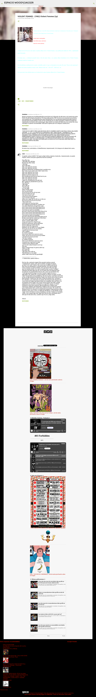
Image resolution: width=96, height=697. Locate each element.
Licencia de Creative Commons (65, 693)
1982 (19, 101)
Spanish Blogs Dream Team (10, 657)
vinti (23, 153)
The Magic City (7, 687)
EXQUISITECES (7, 666)
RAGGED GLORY (7, 680)
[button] (18, 21)
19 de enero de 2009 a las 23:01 (32, 153)
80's (23, 101)
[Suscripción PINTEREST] (51, 332)
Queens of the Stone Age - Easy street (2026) (15, 655)
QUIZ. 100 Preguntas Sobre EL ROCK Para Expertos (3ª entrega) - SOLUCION (14, 664)
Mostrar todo (4, 689)
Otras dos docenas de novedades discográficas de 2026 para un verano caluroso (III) (51, 582)
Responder (25, 125)
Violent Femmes (29, 101)
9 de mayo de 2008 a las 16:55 (34, 146)
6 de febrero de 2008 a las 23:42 (35, 128)
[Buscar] (94, 3)
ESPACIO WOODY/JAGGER (19, 2)
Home (48, 635)
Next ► (63, 635)
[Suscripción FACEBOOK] (45, 332)
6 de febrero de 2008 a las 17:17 (35, 114)
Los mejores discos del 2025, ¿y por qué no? (50, 614)
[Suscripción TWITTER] (48, 332)
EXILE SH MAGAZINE (8, 644)
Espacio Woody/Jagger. (37, 693)
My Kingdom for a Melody (10, 648)
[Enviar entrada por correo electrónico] (18, 99)
